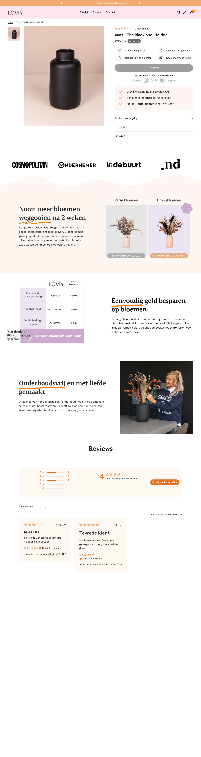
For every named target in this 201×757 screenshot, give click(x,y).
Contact (110, 12)
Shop (96, 12)
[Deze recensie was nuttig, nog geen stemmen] (57, 554)
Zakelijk (84, 12)
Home (10, 22)
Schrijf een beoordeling (165, 482)
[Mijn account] (185, 12)
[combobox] (32, 506)
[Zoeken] (178, 12)
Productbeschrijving (126, 118)
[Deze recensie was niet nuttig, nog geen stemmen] (63, 554)
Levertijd (120, 127)
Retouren (120, 135)
